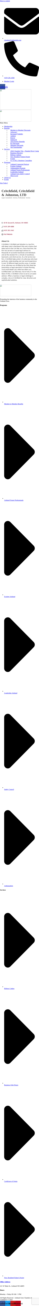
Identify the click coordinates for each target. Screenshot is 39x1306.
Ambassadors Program (17, 168)
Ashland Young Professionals (20, 170)
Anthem (13, 136)
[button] (19, 123)
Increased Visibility (16, 134)
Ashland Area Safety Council (20, 174)
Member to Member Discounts (20, 130)
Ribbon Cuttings (15, 155)
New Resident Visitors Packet (20, 157)
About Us (7, 177)
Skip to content (5, 1)
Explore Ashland (15, 166)
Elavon (12, 138)
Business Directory (16, 153)
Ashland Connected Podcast (19, 164)
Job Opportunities (16, 147)
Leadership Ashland (17, 172)
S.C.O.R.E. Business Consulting (21, 160)
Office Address (5, 1282)
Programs (7, 162)
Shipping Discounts (16, 145)
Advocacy (13, 132)
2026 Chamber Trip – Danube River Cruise (24, 151)
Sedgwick (13, 140)
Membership (8, 126)
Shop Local (14, 176)
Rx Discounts (14, 143)
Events (12, 159)
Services (7, 149)
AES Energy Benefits (17, 141)
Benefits (7, 128)
